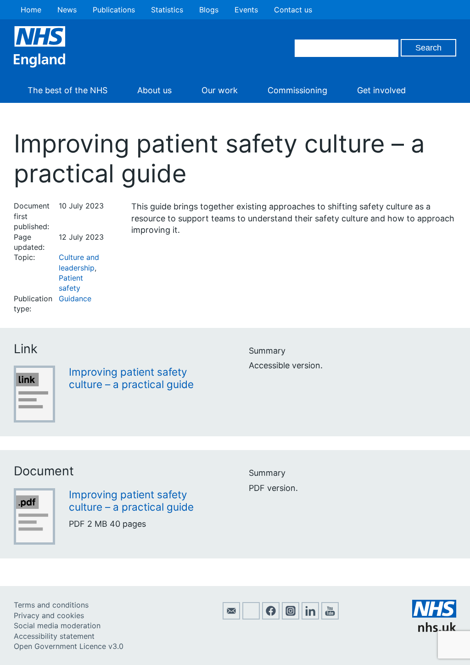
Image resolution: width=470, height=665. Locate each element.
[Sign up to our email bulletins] (231, 616)
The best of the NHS (67, 90)
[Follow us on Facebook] (271, 616)
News (67, 9)
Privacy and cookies (49, 615)
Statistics (167, 9)
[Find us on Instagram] (290, 616)
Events (246, 9)
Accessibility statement (54, 636)
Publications (114, 9)
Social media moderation (57, 625)
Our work (219, 90)
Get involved (381, 90)
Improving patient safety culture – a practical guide (131, 378)
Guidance (75, 298)
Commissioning (297, 90)
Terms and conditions (51, 604)
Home (31, 9)
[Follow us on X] (251, 616)
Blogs (208, 9)
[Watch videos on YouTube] (330, 616)
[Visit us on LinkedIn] (310, 616)
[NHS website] (434, 629)
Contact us (293, 9)
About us (154, 90)
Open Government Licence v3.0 (68, 646)
